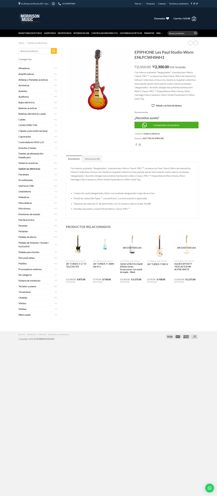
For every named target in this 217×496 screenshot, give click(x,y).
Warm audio (24, 314)
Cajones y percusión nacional (32, 130)
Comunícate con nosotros (166, 125)
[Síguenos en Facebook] (191, 4)
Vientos (22, 303)
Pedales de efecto (27, 236)
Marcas (138, 4)
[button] (209, 488)
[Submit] (195, 33)
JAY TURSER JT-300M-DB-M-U (104, 265)
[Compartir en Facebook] (136, 144)
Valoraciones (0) (92, 159)
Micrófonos (64, 33)
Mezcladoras (25, 202)
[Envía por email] (140, 144)
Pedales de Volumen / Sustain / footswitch (33, 244)
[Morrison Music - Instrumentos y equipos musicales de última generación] (62, 18)
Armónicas (23, 85)
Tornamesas (24, 291)
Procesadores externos (30, 269)
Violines (22, 309)
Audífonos (50, 33)
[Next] (198, 260)
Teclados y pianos (27, 286)
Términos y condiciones (178, 4)
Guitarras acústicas (131, 33)
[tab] (74, 159)
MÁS (158, 33)
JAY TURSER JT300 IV (157, 264)
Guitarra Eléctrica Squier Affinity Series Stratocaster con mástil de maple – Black (131, 268)
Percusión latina (26, 257)
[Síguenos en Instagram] (194, 4)
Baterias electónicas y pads (32, 113)
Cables (22, 119)
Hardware (23, 174)
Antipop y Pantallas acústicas (33, 79)
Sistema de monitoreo (29, 280)
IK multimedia (25, 180)
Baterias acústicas (27, 108)
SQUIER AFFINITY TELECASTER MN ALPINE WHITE (183, 267)
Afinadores (24, 68)
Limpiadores (24, 191)
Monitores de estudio (30, 33)
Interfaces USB (81, 33)
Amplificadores (26, 73)
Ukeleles (22, 297)
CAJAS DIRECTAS (27, 125)
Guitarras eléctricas (37, 42)
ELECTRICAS (148, 138)
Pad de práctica (26, 219)
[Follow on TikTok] (197, 4)
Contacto (162, 4)
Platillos (22, 263)
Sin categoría (25, 274)
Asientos (22, 91)
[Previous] (66, 260)
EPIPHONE (159, 138)
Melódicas (23, 197)
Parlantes (23, 231)
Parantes (149, 33)
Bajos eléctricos (26, 102)
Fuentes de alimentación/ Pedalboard (31, 155)
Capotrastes (24, 136)
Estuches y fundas (27, 147)
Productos (150, 4)
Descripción (74, 159)
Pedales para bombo (28, 252)
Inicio (21, 42)
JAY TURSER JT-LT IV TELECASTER (76, 265)
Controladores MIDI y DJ (104, 33)
